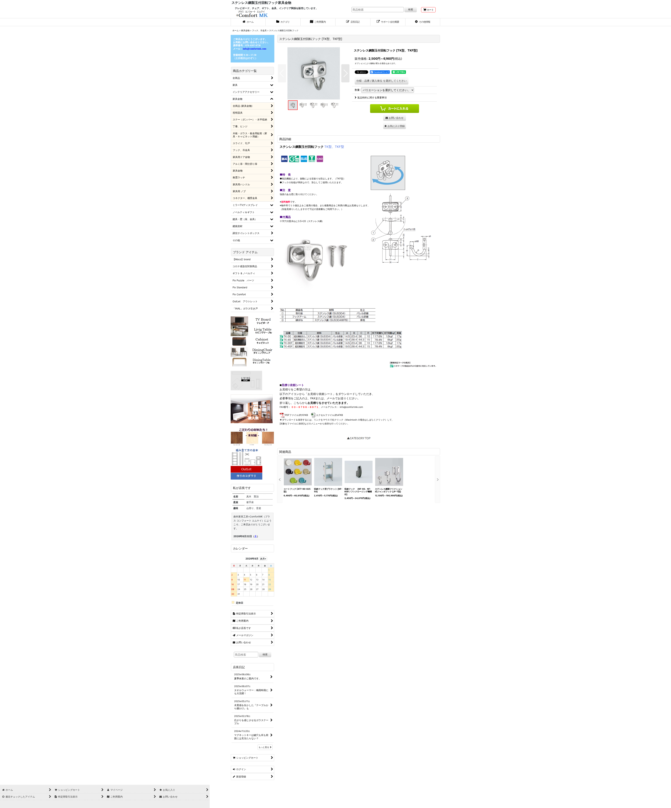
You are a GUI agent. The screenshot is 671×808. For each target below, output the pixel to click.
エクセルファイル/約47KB (329, 415)
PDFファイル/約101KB (296, 415)
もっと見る (264, 747)
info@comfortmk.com (351, 407)
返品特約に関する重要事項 (372, 97)
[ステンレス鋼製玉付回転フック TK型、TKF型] (313, 73)
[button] (422, 22)
